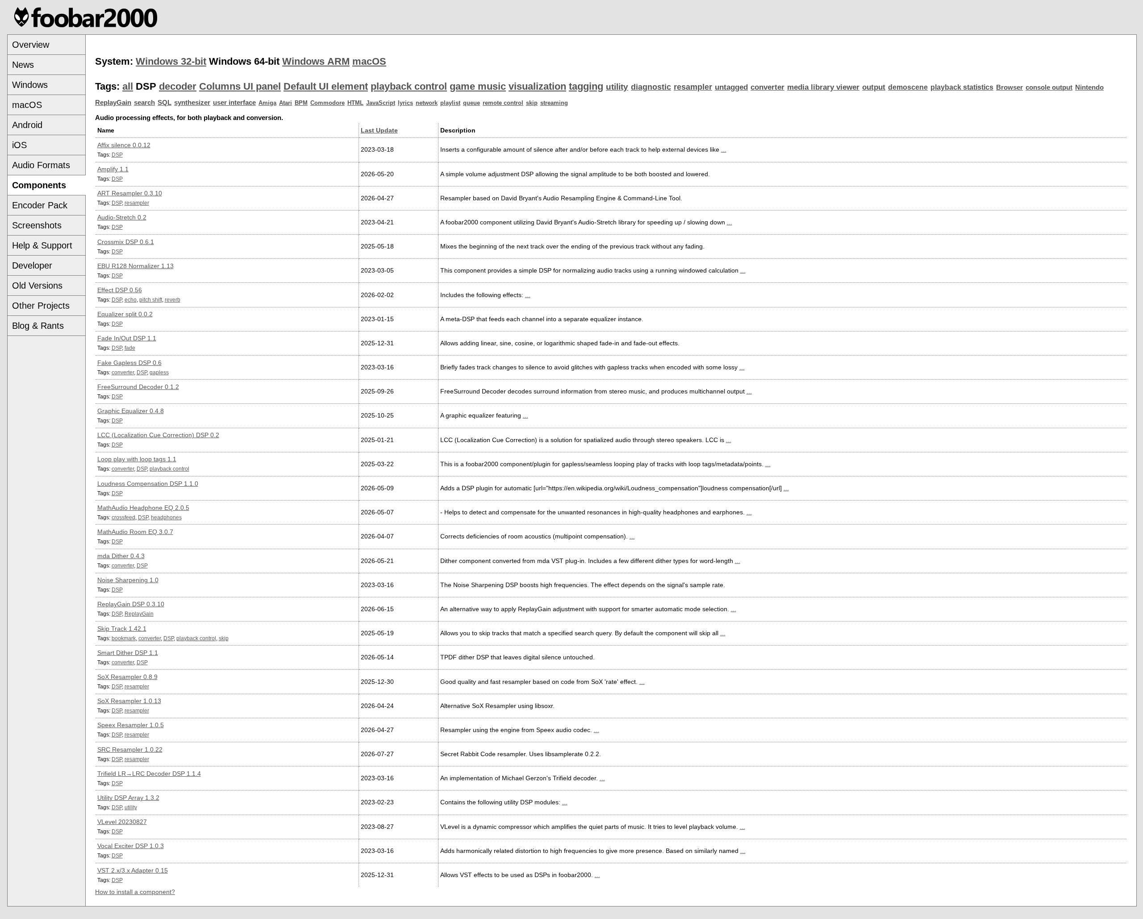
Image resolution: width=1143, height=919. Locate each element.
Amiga (267, 102)
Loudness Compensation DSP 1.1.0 (147, 483)
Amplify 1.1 (113, 169)
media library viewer (823, 87)
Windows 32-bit (171, 61)
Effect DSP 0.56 (119, 290)
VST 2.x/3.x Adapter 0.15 (132, 870)
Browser (1009, 87)
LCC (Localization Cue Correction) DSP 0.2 (158, 435)
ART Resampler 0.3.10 (129, 193)
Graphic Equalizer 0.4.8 (130, 410)
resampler (693, 87)
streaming (554, 102)
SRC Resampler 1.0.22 (130, 749)
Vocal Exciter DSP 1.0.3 (130, 845)
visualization (537, 86)
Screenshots (37, 225)
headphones (166, 517)
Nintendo (1089, 87)
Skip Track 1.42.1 (121, 628)
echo (131, 299)
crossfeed (123, 517)
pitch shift (150, 299)
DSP (117, 154)
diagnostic (651, 87)
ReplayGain (113, 102)
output (873, 87)
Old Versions (37, 285)
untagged (731, 87)
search (144, 102)
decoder (177, 86)
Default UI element (326, 86)
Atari (285, 102)
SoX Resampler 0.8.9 (127, 676)
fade (130, 348)
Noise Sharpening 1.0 (128, 580)
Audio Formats (41, 165)
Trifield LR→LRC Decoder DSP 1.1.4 (149, 773)
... (723, 149)
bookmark (124, 638)
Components (39, 185)
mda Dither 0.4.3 (121, 555)
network (427, 102)
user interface (234, 102)
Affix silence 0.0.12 (123, 145)
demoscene (908, 87)
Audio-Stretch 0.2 (121, 217)
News (23, 65)
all (127, 86)
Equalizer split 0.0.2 (125, 314)
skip (532, 102)
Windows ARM (316, 61)
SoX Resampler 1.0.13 (129, 700)
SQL (164, 102)
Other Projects (41, 305)
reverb (172, 299)
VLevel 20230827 (122, 821)
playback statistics (961, 87)
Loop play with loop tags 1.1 (136, 459)
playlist (450, 102)
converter (767, 87)
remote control (503, 102)
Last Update (379, 130)
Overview (30, 45)
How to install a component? (135, 891)
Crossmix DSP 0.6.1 (125, 241)
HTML (355, 102)
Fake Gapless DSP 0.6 (129, 362)
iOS (19, 145)
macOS (27, 105)
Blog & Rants (38, 326)
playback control (409, 86)
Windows (30, 85)
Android (27, 125)
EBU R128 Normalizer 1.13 (135, 265)
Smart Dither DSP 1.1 (127, 652)
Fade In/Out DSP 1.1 (126, 338)
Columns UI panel (240, 86)
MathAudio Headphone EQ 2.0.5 (143, 507)
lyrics (405, 102)
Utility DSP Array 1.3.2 (128, 797)
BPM (301, 102)
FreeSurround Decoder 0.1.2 (138, 386)
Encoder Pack (39, 205)
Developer (32, 265)
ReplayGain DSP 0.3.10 (130, 604)
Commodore (327, 102)
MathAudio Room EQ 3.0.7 (135, 531)
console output (1049, 87)
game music (478, 86)
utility (617, 86)
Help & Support (42, 245)
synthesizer (192, 102)
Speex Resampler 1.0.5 (130, 725)
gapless (159, 372)
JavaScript (380, 102)
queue (471, 102)
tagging (586, 86)
